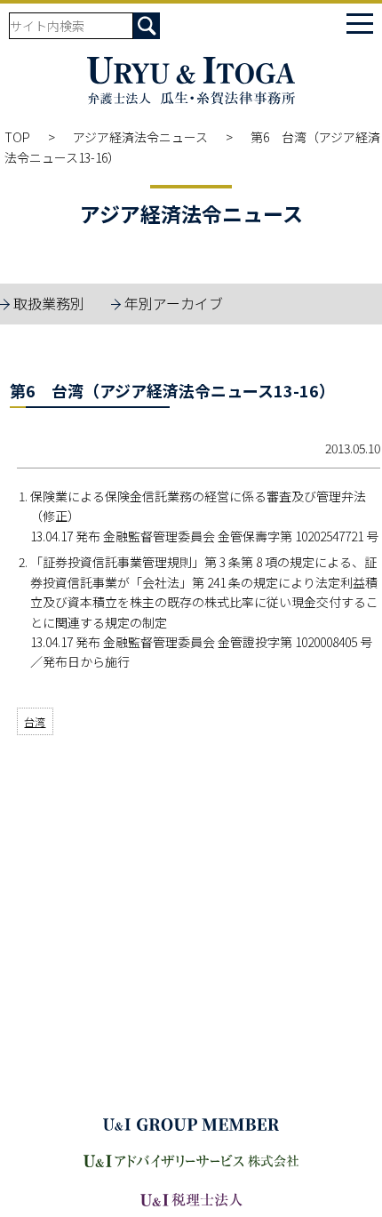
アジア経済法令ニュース (140, 137)
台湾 (34, 721)
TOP (17, 137)
